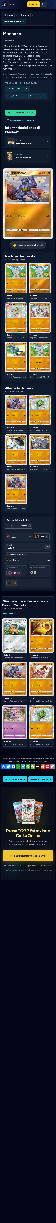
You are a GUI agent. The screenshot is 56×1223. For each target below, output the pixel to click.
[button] (44, 4)
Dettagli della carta (16, 96)
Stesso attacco (38, 96)
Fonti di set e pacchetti (17, 89)
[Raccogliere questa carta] (20, 113)
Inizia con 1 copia (13, 779)
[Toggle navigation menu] (51, 4)
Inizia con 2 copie (39, 779)
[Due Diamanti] (11, 583)
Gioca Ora (33, 4)
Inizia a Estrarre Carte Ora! (29, 855)
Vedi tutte (7, 613)
